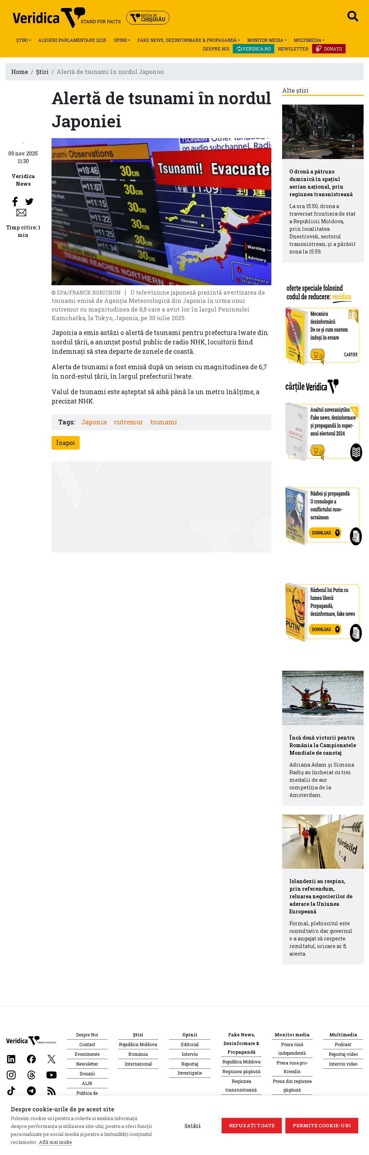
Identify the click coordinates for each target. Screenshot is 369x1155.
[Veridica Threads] (31, 1074)
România (138, 1054)
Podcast (343, 1044)
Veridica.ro (256, 49)
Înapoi (65, 442)
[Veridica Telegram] (31, 1090)
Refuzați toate (252, 1125)
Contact (87, 1044)
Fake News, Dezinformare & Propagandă (187, 40)
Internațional (138, 1064)
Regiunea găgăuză (241, 1071)
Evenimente (87, 1054)
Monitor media (265, 40)
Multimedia (307, 40)
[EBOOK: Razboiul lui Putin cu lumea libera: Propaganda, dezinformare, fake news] (323, 609)
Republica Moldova (138, 1044)
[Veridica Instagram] (11, 1074)
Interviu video (343, 1064)
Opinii (120, 40)
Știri (22, 40)
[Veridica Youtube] (51, 1074)
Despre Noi (216, 49)
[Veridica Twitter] (51, 1058)
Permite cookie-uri (322, 1125)
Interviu (190, 1054)
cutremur (128, 422)
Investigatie (190, 1073)
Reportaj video (343, 1054)
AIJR (87, 1083)
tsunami (163, 422)
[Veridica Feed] (51, 1090)
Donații (333, 49)
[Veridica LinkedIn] (11, 1058)
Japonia (94, 422)
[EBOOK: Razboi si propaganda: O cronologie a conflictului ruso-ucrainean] (323, 513)
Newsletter (293, 49)
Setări (192, 1125)
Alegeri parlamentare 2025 (72, 40)
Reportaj (189, 1064)
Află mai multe (55, 1142)
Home (19, 71)
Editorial (190, 1044)
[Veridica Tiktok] (11, 1090)
